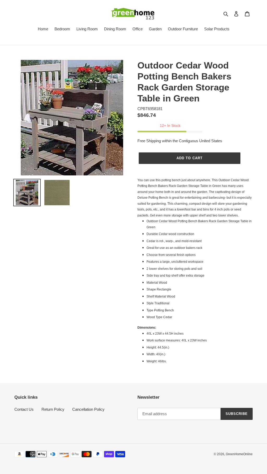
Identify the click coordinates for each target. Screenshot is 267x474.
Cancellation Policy (88, 409)
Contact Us (24, 409)
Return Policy (52, 409)
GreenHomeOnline (239, 454)
